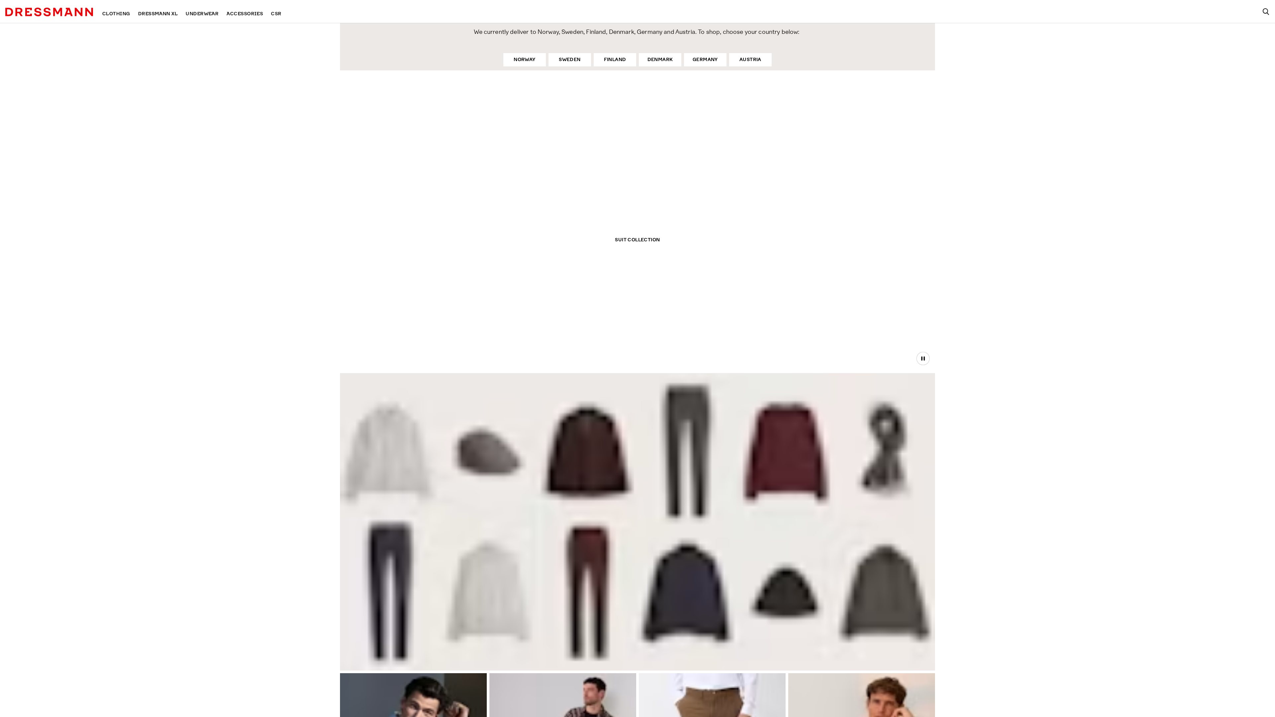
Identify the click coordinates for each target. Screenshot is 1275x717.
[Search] (1266, 12)
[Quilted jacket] (687, 596)
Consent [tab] (540, 303)
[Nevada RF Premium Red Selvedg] (389, 592)
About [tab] (735, 303)
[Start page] (49, 12)
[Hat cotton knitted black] (787, 604)
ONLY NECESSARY (544, 405)
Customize (634, 405)
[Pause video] (923, 358)
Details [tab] (637, 303)
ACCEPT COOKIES (731, 405)
